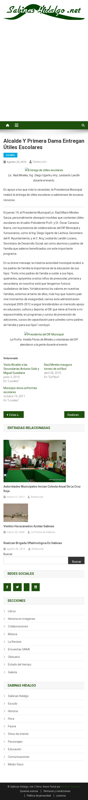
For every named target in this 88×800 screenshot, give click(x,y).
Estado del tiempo (19, 664)
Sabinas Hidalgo (18, 696)
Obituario (14, 657)
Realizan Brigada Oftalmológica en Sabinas (32, 543)
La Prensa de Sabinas (43, 532)
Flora (11, 718)
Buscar (7, 554)
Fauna (12, 726)
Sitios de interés (18, 734)
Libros (12, 611)
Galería (12, 672)
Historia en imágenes (21, 618)
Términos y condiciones (56, 791)
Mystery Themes (70, 786)
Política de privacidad (39, 795)
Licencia (61, 795)
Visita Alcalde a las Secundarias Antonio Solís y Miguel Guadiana (21, 369)
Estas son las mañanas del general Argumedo (16, 414)
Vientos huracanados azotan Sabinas (28, 526)
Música (12, 634)
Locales (10, 155)
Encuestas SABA (19, 649)
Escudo (12, 703)
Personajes (15, 741)
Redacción (40, 161)
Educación (14, 749)
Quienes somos (29, 791)
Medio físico (16, 764)
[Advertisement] (44, 75)
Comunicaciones (18, 756)
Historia (13, 711)
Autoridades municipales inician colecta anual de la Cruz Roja (42, 489)
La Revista (14, 641)
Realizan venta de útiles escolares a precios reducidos (76, 414)
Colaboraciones (18, 626)
